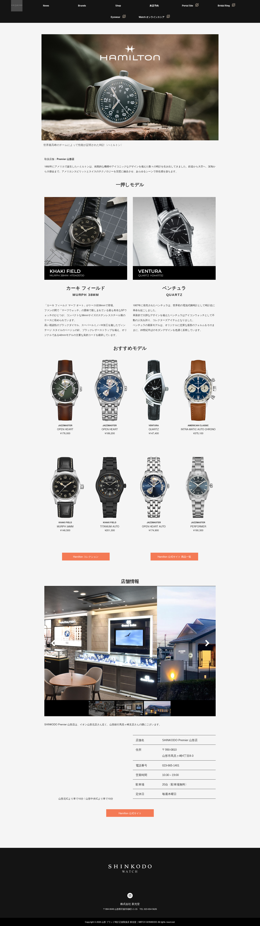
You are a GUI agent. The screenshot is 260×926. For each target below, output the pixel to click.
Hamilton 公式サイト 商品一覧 (174, 556)
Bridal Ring (225, 5)
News (46, 5)
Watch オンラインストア (153, 17)
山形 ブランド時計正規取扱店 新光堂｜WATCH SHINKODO (129, 921)
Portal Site (188, 5)
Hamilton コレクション (85, 556)
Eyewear (117, 17)
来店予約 (154, 5)
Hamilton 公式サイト (130, 813)
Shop (118, 5)
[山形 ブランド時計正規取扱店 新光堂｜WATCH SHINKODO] (16, 5)
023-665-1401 (170, 765)
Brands (82, 5)
